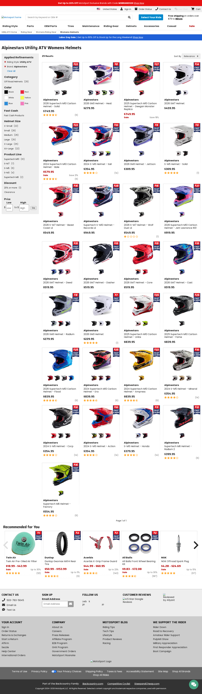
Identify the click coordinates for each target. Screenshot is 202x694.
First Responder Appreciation (170, 647)
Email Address (51, 599)
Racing (106, 643)
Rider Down (159, 627)
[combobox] (191, 56)
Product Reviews (112, 639)
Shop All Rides (101, 675)
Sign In (5, 627)
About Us (57, 627)
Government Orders (64, 651)
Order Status (9, 631)
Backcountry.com (93, 683)
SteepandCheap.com (146, 683)
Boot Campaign (162, 651)
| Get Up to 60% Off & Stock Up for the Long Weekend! (101, 37)
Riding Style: (19, 62)
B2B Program (59, 643)
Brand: (17, 66)
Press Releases (60, 635)
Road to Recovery (163, 631)
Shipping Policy (94, 671)
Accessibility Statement (140, 671)
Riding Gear (26, 32)
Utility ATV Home (9, 32)
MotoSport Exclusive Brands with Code (101, 3)
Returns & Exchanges (14, 635)
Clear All (11, 71)
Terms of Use (19, 671)
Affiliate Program (62, 639)
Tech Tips (108, 631)
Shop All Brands (181, 671)
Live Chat (183, 9)
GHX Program (60, 647)
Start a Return (10, 639)
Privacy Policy (39, 671)
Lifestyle (107, 635)
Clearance (9, 192)
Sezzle (5, 647)
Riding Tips (109, 627)
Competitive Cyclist (118, 683)
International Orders (13, 655)
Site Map (163, 671)
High (20, 205)
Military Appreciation (165, 643)
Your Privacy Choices (69, 671)
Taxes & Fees (114, 671)
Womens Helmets (69, 32)
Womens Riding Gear (46, 32)
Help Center (9, 651)
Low (7, 205)
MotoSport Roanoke (63, 655)
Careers (57, 631)
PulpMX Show (160, 639)
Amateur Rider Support (166, 635)
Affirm (5, 643)
